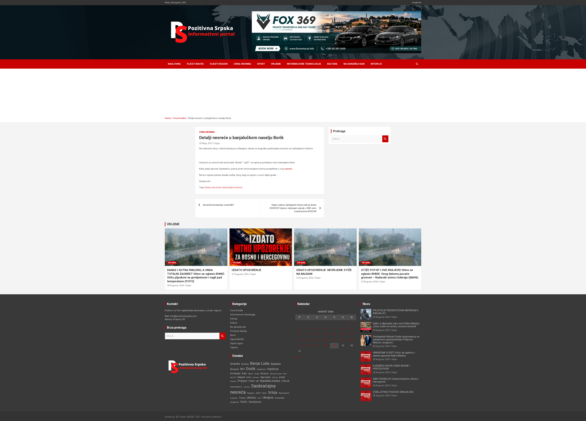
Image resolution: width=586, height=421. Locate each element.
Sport (261, 64)
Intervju (376, 64)
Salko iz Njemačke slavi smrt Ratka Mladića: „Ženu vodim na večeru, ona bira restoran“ (396, 325)
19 (317, 340)
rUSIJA (285, 381)
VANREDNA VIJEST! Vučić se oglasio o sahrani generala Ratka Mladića (394, 354)
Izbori (250, 374)
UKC (259, 398)
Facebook (416, 2)
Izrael (256, 374)
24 (299, 345)
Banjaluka (276, 363)
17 (299, 340)
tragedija (233, 398)
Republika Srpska (270, 380)
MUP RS (233, 377)
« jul (297, 356)
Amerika (235, 363)
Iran (244, 373)
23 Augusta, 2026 (369, 281)
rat (257, 381)
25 (308, 345)
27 (325, 345)
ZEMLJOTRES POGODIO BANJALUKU (393, 392)
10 (299, 334)
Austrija (245, 364)
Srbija (272, 392)
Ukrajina (267, 397)
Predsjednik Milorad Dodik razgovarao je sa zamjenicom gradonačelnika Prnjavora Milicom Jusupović (396, 339)
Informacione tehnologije (304, 64)
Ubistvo (251, 397)
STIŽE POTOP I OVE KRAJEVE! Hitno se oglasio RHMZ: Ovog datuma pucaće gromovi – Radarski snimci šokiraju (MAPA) (389, 273)
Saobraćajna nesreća (232, 187)
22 (343, 340)
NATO (248, 377)
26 (317, 345)
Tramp (242, 397)
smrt (258, 393)
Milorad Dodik (276, 374)
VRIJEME (173, 224)
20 (325, 340)
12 (317, 334)
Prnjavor (242, 380)
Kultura (332, 64)
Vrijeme (276, 64)
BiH (242, 369)
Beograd (234, 369)
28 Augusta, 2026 (175, 285)
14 (334, 334)
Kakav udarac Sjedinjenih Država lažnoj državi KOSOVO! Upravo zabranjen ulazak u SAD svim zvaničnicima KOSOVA (293, 208)
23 (351, 340)
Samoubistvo (236, 387)
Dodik (250, 369)
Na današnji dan (354, 64)
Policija (275, 377)
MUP (285, 374)
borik (218, 187)
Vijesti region (219, 64)
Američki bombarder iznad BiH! (218, 205)
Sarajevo (251, 393)
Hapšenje (273, 369)
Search (385, 138)
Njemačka (265, 377)
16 (351, 334)
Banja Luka (210, 187)
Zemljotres (255, 401)
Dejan (217, 143)
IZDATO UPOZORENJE (246, 270)
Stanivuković (284, 393)
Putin (252, 380)
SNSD (264, 393)
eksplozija (261, 369)
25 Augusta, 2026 (304, 278)
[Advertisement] (293, 93)
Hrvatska (235, 373)
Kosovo (264, 373)
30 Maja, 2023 (206, 143)
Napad (241, 377)
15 (343, 334)
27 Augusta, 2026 (240, 274)
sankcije (247, 387)
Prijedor (233, 381)
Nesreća (256, 377)
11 (308, 334)
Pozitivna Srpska (238, 331)
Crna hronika (242, 64)
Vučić (243, 401)
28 (334, 345)
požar (282, 377)
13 (325, 334)
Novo (366, 304)
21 (334, 340)
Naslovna (174, 64)
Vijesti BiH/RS (195, 64)
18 (308, 340)
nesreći (288, 168)
